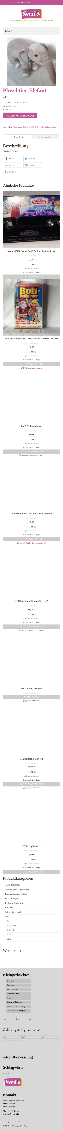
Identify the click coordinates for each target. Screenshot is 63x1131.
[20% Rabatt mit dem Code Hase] (34, 1020)
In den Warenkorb (20, 115)
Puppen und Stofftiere (21, 127)
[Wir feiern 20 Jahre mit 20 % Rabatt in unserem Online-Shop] (21, 1020)
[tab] (18, 136)
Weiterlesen (31, 696)
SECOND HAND (37, 127)
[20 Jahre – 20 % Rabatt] (9, 1020)
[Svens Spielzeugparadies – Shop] (31, 14)
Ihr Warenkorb (23, 2)
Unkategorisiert (51, 127)
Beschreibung (18, 137)
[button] (13, 158)
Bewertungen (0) (45, 137)
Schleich (6, 1073)
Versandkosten (22, 102)
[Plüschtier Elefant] (31, 61)
